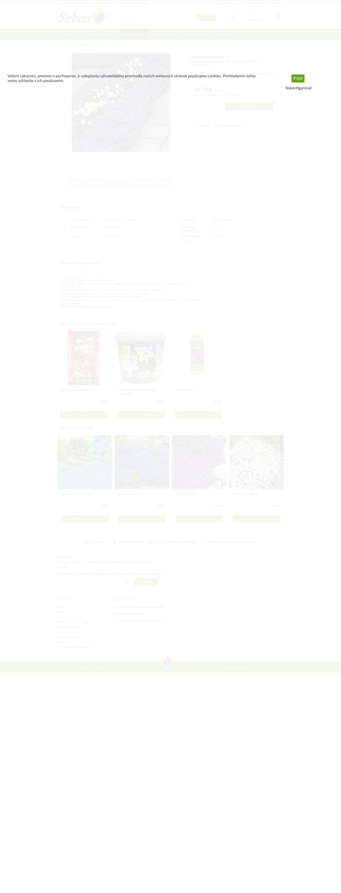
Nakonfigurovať (298, 88)
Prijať (298, 78)
